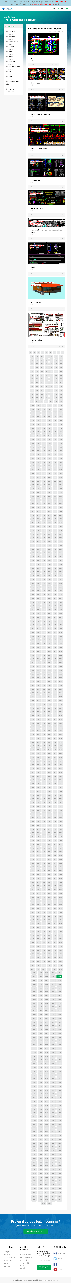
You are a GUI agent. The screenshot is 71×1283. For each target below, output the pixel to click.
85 (56, 394)
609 (55, 723)
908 (49, 912)
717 (55, 791)
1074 (52, 1026)
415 (44, 602)
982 (60, 957)
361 (44, 568)
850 (60, 874)
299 (33, 530)
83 (46, 394)
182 (49, 454)
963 (55, 946)
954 (38, 942)
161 (33, 443)
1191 (34, 1116)
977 (33, 957)
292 (60, 522)
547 (44, 685)
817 (44, 855)
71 (56, 386)
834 (38, 867)
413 (33, 602)
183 (55, 454)
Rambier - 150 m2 (37, 340)
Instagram (61, 1253)
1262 (40, 1169)
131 (33, 424)
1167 (40, 1097)
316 (60, 538)
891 (55, 901)
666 (38, 761)
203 (33, 469)
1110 (59, 1052)
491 (33, 651)
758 (49, 818)
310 (60, 534)
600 (38, 719)
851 (33, 878)
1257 (40, 1166)
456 (38, 628)
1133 (46, 1071)
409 (44, 598)
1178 (46, 1105)
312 (38, 538)
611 (33, 727)
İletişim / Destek (9, 1260)
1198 (46, 1120)
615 (55, 727)
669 (55, 761)
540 (38, 681)
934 (60, 927)
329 (33, 549)
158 (49, 439)
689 (33, 776)
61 (42, 382)
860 (49, 882)
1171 (34, 1101)
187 (44, 458)
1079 (52, 1029)
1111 (34, 1056)
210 (38, 473)
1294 (52, 1192)
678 (38, 768)
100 (61, 401)
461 (33, 632)
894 (38, 905)
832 (60, 863)
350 (49, 560)
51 (61, 375)
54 (42, 379)
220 (60, 477)
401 (33, 594)
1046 (34, 1007)
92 (56, 398)
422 (49, 606)
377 (33, 579)
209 (33, 473)
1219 (52, 1135)
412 (60, 598)
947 (33, 939)
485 (33, 647)
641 (33, 746)
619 (44, 731)
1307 (49, 1203)
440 (49, 617)
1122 (40, 1063)
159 (55, 439)
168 (38, 447)
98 (51, 401)
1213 (46, 1132)
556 (60, 689)
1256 (34, 1166)
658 (60, 753)
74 (37, 390)
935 (33, 931)
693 (55, 776)
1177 (40, 1105)
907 (44, 912)
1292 (40, 1192)
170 (49, 447)
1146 (34, 1082)
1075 (59, 1026)
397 (44, 591)
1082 (40, 1033)
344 (49, 556)
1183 (46, 1109)
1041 (34, 1003)
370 (60, 572)
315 (55, 538)
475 (44, 640)
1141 (34, 1079)
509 (33, 662)
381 (55, 579)
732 (38, 802)
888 (38, 901)
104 (49, 405)
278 (49, 515)
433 (44, 613)
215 (33, 477)
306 (38, 534)
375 (55, 575)
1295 (59, 1192)
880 (60, 893)
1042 (40, 1003)
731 (33, 802)
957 (55, 942)
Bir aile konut (35, 83)
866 (49, 886)
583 (44, 708)
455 (33, 628)
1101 (34, 1048)
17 (32, 360)
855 (55, 878)
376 (60, 575)
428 (49, 609)
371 (33, 575)
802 (60, 844)
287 (33, 522)
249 (55, 496)
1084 (52, 1033)
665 (33, 761)
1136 (34, 1075)
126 (38, 420)
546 (38, 685)
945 (55, 935)
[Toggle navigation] (67, 8)
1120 (59, 1060)
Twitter (60, 1258)
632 (49, 738)
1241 (34, 1154)
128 (49, 420)
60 (37, 382)
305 (33, 534)
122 (49, 417)
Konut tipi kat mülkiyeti (39, 148)
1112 (40, 1056)
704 (49, 783)
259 (44, 504)
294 (38, 526)
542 (49, 681)
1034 (52, 995)
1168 (46, 1097)
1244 (52, 1154)
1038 (46, 999)
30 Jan (32, 121)
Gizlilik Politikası (25, 1260)
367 (44, 572)
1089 (52, 1037)
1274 (52, 1177)
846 (38, 874)
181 (44, 454)
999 (54, 969)
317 (33, 541)
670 (60, 761)
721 (44, 795)
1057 (40, 1014)
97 (46, 401)
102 (38, 405)
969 (55, 950)
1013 (46, 980)
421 (44, 606)
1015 (59, 980)
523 (44, 670)
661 (44, 757)
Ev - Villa (11, 46)
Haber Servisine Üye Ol (43, 1267)
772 (60, 825)
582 (38, 708)
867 (55, 886)
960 (38, 946)
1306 (43, 1203)
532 (60, 674)
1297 (40, 1196)
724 (60, 795)
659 (33, 757)
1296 (34, 1196)
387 (55, 583)
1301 (34, 1200)
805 (44, 848)
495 (55, 651)
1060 (59, 1014)
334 (60, 549)
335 (33, 553)
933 (55, 927)
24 (32, 364)
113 (33, 413)
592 (60, 712)
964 (60, 946)
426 (38, 609)
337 (44, 553)
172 (60, 447)
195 (55, 462)
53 (37, 379)
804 (38, 848)
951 (55, 939)
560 (49, 693)
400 (60, 591)
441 (55, 617)
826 (60, 859)
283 (44, 519)
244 (60, 492)
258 (38, 504)
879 (55, 893)
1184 (52, 1109)
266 (49, 507)
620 (49, 731)
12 (42, 356)
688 (60, 772)
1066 (34, 1022)
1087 (40, 1037)
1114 (52, 1056)
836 (49, 867)
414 (38, 602)
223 (44, 481)
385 (44, 583)
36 (56, 367)
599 (33, 719)
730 (60, 799)
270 (38, 511)
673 (44, 765)
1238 (46, 1150)
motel (33, 267)
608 (49, 723)
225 (55, 481)
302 (49, 530)
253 (44, 500)
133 (44, 424)
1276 (34, 1181)
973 (44, 954)
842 (49, 870)
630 (38, 738)
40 (42, 371)
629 (33, 738)
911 (33, 916)
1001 (34, 973)
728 (49, 799)
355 (44, 564)
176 (49, 451)
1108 (46, 1052)
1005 (59, 973)
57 (56, 379)
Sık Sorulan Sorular (10, 1257)
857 (33, 882)
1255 (59, 1162)
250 (60, 496)
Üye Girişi (7, 1266)
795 (55, 840)
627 (55, 734)
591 (55, 712)
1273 (46, 1177)
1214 (52, 1132)
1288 (46, 1188)
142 (60, 428)
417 (55, 602)
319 (44, 541)
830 (49, 863)
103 (44, 405)
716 (49, 791)
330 (38, 549)
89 (42, 398)
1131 (34, 1071)
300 (38, 530)
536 (49, 678)
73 (32, 390)
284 (49, 519)
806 (49, 848)
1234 (52, 1147)
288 (38, 522)
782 (49, 833)
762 (38, 821)
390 (38, 587)
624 (38, 734)
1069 (52, 1022)
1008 (46, 976)
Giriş (55, 8)
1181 (34, 1109)
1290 (59, 1188)
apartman (34, 58)
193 (44, 462)
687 (55, 772)
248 (49, 496)
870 (38, 889)
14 (51, 356)
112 (60, 409)
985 (44, 961)
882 (38, 897)
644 (49, 746)
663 (55, 757)
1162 (40, 1094)
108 (38, 409)
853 (44, 878)
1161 (34, 1094)
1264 (52, 1169)
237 (55, 488)
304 (60, 530)
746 (49, 810)
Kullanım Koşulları (26, 1254)
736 (60, 802)
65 (61, 382)
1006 (34, 976)
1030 (59, 992)
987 (55, 961)
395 (33, 591)
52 (32, 379)
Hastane (11, 56)
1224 (52, 1139)
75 (42, 390)
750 (38, 814)
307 (44, 534)
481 (44, 643)
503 (33, 659)
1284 (52, 1184)
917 (33, 920)
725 (33, 799)
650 (49, 749)
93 (61, 398)
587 (33, 712)
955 (44, 942)
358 (60, 564)
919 (44, 920)
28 (51, 364)
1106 (34, 1052)
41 (46, 371)
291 (55, 522)
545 (33, 685)
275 (33, 515)
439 (44, 617)
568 (60, 696)
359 (33, 568)
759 (55, 818)
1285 (59, 1184)
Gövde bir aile (35, 180)
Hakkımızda (7, 1255)
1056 (34, 1014)
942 (38, 935)
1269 (52, 1173)
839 (33, 870)
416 (49, 602)
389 (33, 587)
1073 (46, 1026)
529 (44, 674)
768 (38, 825)
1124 (52, 1063)
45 (32, 375)
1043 (46, 1003)
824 (49, 859)
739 (44, 806)
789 (55, 836)
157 (44, 439)
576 (38, 704)
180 (38, 454)
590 (49, 712)
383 (33, 583)
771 (55, 825)
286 (60, 519)
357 (55, 564)
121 (44, 417)
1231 (34, 1147)
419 (33, 606)
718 (60, 791)
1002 (40, 973)
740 (49, 806)
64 (56, 382)
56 (51, 379)
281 (33, 519)
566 (49, 696)
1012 (40, 980)
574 (60, 700)
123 (55, 417)
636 (38, 742)
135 (55, 424)
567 (55, 696)
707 (33, 787)
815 (33, 855)
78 (56, 390)
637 (44, 742)
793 (44, 840)
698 (49, 780)
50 (56, 375)
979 (44, 957)
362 (49, 568)
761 (33, 821)
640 (60, 742)
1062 (40, 1018)
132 (38, 424)
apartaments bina (37, 208)
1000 (60, 969)
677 (33, 768)
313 (44, 538)
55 (46, 379)
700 (60, 780)
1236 (34, 1150)
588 (38, 712)
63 (51, 382)
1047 (40, 1007)
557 (33, 693)
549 (55, 685)
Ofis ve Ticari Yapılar (14, 66)
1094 (52, 1041)
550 (60, 685)
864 (38, 886)
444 (38, 621)
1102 (40, 1048)
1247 (40, 1158)
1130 (59, 1067)
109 (44, 409)
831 (55, 863)
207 (55, 469)
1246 (34, 1158)
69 (46, 386)
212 (49, 473)
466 (60, 632)
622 (60, 731)
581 (33, 708)
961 (44, 946)
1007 (40, 976)
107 (33, 409)
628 (60, 734)
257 (33, 504)
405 (55, 594)
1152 (40, 1086)
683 (33, 772)
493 (44, 651)
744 (38, 810)
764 (49, 821)
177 (55, 451)
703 (44, 783)
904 (60, 908)
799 (44, 844)
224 (49, 481)
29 (56, 364)
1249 (52, 1158)
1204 (52, 1124)
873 (55, 889)
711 (55, 787)
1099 (52, 1044)
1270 (59, 1173)
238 (60, 488)
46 (37, 375)
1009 (52, 976)
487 (44, 647)
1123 (46, 1063)
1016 (34, 984)
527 (33, 674)
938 (49, 931)
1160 (59, 1090)
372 (38, 575)
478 (60, 640)
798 (38, 844)
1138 (46, 1075)
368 (49, 572)
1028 (46, 992)
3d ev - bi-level (36, 302)
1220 (59, 1135)
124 (60, 417)
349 (44, 560)
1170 (59, 1097)
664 (60, 757)
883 (44, 897)
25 (37, 364)
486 (38, 647)
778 (60, 829)
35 (51, 367)
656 (49, 753)
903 (55, 908)
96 (41, 401)
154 (60, 435)
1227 (40, 1143)
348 (38, 560)
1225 (59, 1139)
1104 (52, 1048)
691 (44, 776)
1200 (59, 1120)
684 (38, 772)
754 (60, 814)
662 (49, 757)
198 (38, 466)
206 (49, 469)
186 (38, 458)
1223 (46, 1139)
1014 (52, 980)
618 (38, 731)
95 (36, 401)
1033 (46, 995)
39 (37, 371)
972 (38, 954)
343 (44, 556)
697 (44, 780)
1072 (40, 1026)
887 (33, 901)
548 (49, 685)
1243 (46, 1154)
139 (44, 428)
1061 (34, 1018)
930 (38, 927)
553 (44, 689)
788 (49, 836)
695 (33, 780)
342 (38, 556)
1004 (52, 973)
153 (55, 435)
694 (60, 776)
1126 (34, 1067)
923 (33, 923)
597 (55, 715)
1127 (40, 1067)
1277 (40, 1181)
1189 (52, 1113)
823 (44, 859)
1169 (52, 1097)
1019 (52, 984)
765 (55, 821)
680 (49, 768)
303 (55, 530)
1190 (59, 1113)
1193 (46, 1116)
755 (33, 818)
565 (44, 696)
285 (55, 519)
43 (56, 371)
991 (44, 965)
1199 (52, 1120)
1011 (34, 980)
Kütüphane (12, 61)
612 (38, 727)
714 (38, 791)
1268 (46, 1173)
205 (44, 469)
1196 (34, 1120)
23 (61, 360)
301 (44, 530)
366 (38, 572)
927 (55, 923)
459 (55, 628)
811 (44, 852)
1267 (40, 1173)
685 (44, 772)
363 (55, 568)
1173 (46, 1101)
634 (60, 738)
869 (33, 889)
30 (61, 364)
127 (44, 420)
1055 (59, 1010)
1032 (40, 995)
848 (49, 874)
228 (38, 485)
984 (38, 961)
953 (33, 942)
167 (33, 447)
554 (49, 689)
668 (49, 761)
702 (38, 783)
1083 (46, 1033)
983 (33, 961)
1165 (59, 1094)
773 (33, 829)
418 (60, 602)
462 (38, 632)
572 (49, 700)
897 (55, 905)
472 (60, 636)
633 (55, 738)
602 (49, 719)
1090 (59, 1037)
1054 (52, 1010)
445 (44, 621)
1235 (59, 1147)
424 (60, 606)
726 (38, 799)
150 (38, 435)
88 (37, 398)
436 (60, 613)
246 (38, 496)
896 (49, 905)
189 (55, 458)
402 (38, 594)
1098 (46, 1044)
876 (38, 893)
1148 (46, 1082)
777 (55, 829)
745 (44, 810)
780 (38, 833)
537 (55, 678)
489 (55, 647)
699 (55, 780)
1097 (40, 1044)
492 (38, 651)
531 (55, 674)
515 (33, 666)
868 (60, 886)
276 (38, 515)
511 (44, 662)
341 (33, 556)
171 (55, 447)
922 (60, 920)
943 (44, 935)
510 (38, 662)
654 (38, 753)
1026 (34, 992)
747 (55, 810)
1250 (59, 1158)
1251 (34, 1162)
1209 (52, 1128)
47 (42, 375)
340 (60, 553)
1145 (59, 1079)
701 (33, 783)
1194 (52, 1116)
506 (49, 659)
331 (44, 549)
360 (38, 568)
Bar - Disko (12, 31)
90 (46, 398)
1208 (46, 1128)
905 (33, 912)
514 (60, 662)
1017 (40, 984)
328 (60, 545)
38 (32, 371)
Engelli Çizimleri (13, 41)
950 (49, 939)
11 (37, 356)
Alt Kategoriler (10, 26)
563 (33, 696)
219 (55, 477)
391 (44, 587)
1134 (52, 1071)
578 (49, 704)
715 (44, 791)
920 (49, 920)
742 (60, 806)
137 (33, 428)
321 (55, 541)
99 (56, 401)
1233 (46, 1147)
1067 (40, 1022)
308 (49, 534)
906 (38, 912)
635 (33, 742)
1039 (52, 999)
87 (32, 398)
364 (60, 568)
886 (60, 897)
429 (55, 609)
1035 (59, 995)
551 (33, 689)
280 (60, 515)
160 (60, 439)
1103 (46, 1048)
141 (55, 428)
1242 (40, 1154)
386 (49, 583)
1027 (40, 992)
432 (38, 613)
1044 (52, 1003)
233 (33, 488)
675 (55, 765)
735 (55, 802)
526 (60, 670)
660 (38, 757)
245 (33, 496)
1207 (40, 1128)
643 (44, 746)
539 (33, 681)
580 (60, 704)
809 (33, 852)
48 (46, 375)
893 (33, 905)
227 (33, 485)
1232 (40, 1147)
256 (60, 500)
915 (55, 916)
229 (44, 485)
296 (49, 526)
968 (49, 950)
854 (49, 878)
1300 (59, 1196)
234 (38, 488)
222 (38, 481)
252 (38, 500)
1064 (52, 1018)
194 (49, 462)
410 (49, 598)
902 (49, 908)
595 (44, 715)
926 (49, 923)
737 (33, 806)
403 (44, 594)
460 (60, 628)
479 (33, 643)
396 (38, 591)
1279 (52, 1181)
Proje (13, 17)
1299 (52, 1196)
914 (49, 916)
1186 (34, 1113)
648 (38, 749)
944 (49, 935)
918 (38, 920)
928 (60, 923)
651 (55, 749)
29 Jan (32, 89)
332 (49, 549)
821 (33, 859)
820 (60, 855)
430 (60, 609)
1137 (40, 1075)
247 (44, 496)
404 (49, 594)
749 (33, 814)
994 (60, 965)
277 (44, 515)
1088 (46, 1037)
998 (49, 969)
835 (44, 867)
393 (55, 587)
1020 (59, 984)
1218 (46, 1135)
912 (38, 916)
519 (55, 666)
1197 (40, 1120)
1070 (59, 1022)
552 (38, 689)
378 (38, 579)
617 (33, 731)
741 (55, 806)
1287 (40, 1188)
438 (38, 617)
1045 (59, 1003)
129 (55, 420)
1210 (59, 1128)
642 (38, 746)
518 (49, 666)
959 (33, 946)
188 (49, 458)
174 (38, 451)
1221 (34, 1139)
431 (33, 613)
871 (44, 889)
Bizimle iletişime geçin (35, 1231)
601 (44, 719)
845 (33, 874)
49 (51, 375)
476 (49, 640)
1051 (34, 1010)
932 (49, 927)
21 (51, 360)
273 (55, 511)
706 (60, 783)
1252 (40, 1162)
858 (38, 882)
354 (38, 564)
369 (55, 572)
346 (60, 556)
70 (51, 386)
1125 (59, 1063)
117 (55, 413)
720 (38, 795)
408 (38, 598)
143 (33, 432)
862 (60, 882)
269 (33, 511)
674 (49, 765)
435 (55, 613)
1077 (40, 1029)
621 (55, 731)
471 (55, 636)
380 (49, 579)
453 (55, 625)
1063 (46, 1018)
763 (44, 821)
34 (46, 367)
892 (60, 901)
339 (55, 553)
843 (55, 870)
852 (38, 878)
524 (49, 670)
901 (44, 908)
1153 (46, 1086)
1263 (46, 1169)
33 (42, 367)
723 (55, 795)
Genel (10, 51)
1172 (40, 1101)
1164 (52, 1094)
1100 (59, 1044)
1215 (59, 1132)
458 (49, 628)
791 (33, 840)
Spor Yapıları (12, 89)
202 (60, 466)
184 (60, 454)
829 (44, 863)
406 (60, 594)
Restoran (11, 76)
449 (33, 625)
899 (33, 908)
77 (51, 390)
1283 (46, 1184)
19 (42, 360)
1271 (34, 1177)
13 (46, 356)
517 (44, 666)
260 (49, 504)
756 (38, 818)
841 (44, 870)
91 (51, 398)
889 (44, 901)
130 (60, 420)
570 (38, 700)
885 (55, 897)
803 (33, 848)
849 (55, 874)
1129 (52, 1067)
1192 (40, 1116)
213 (55, 473)
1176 (34, 1105)
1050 (59, 1007)
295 (44, 526)
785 (33, 836)
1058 (46, 1014)
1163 (46, 1094)
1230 (59, 1143)
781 (44, 833)
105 (55, 405)
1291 (34, 1192)
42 (51, 371)
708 (38, 787)
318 (38, 541)
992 (49, 965)
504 (38, 659)
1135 (59, 1071)
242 (49, 492)
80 (32, 394)
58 (61, 379)
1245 (59, 1154)
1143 (46, 1079)
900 (38, 908)
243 (55, 492)
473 (33, 640)
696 (38, 780)
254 (49, 500)
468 (38, 636)
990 (38, 965)
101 (33, 405)
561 (55, 693)
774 (38, 829)
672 (38, 765)
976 (60, 954)
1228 (46, 1143)
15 (56, 356)
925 (44, 923)
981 (55, 957)
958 (60, 942)
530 (49, 674)
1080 (59, 1029)
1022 (40, 988)
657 (55, 753)
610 (60, 723)
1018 (46, 984)
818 (49, 855)
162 (38, 443)
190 (60, 458)
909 (55, 912)
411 (55, 598)
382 (60, 579)
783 (55, 833)
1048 (46, 1007)
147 (55, 432)
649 (44, 749)
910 (60, 912)
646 (60, 746)
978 (38, 957)
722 (49, 795)
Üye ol (61, 8)
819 (55, 855)
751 (44, 814)
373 (44, 575)
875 (33, 893)
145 (44, 432)
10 (32, 356)
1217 (40, 1135)
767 (33, 825)
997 (43, 969)
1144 (52, 1079)
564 (38, 696)
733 (44, 802)
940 (60, 931)
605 (33, 723)
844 (60, 870)
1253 (46, 1162)
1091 (34, 1041)
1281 (34, 1184)
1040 (59, 999)
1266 (34, 1173)
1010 (59, 976)
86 (61, 394)
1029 (52, 992)
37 (61, 367)
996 (38, 969)
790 (60, 836)
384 (38, 583)
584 (49, 708)
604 (60, 719)
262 (60, 504)
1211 (34, 1132)
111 (55, 409)
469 (44, 636)
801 (55, 844)
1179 (52, 1105)
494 (49, 651)
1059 (52, 1014)
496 (60, 651)
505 (44, 659)
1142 (40, 1079)
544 (60, 681)
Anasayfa (7, 17)
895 (44, 905)
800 (49, 844)
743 (33, 810)
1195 (59, 1116)
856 (60, 878)
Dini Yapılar (12, 36)
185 (33, 458)
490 (60, 647)
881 (33, 897)
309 (55, 534)
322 (60, 541)
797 (33, 844)
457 (44, 628)
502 (60, 655)
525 (55, 670)
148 (60, 432)
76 (46, 390)
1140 (59, 1075)
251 (33, 500)
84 (51, 394)
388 (60, 583)
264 (38, 507)
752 (49, 814)
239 (33, 492)
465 (55, 632)
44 (61, 371)
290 (49, 522)
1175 (59, 1101)
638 (49, 742)
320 (49, 541)
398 (49, 591)
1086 (34, 1037)
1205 (59, 1124)
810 (38, 852)
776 (49, 829)
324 (38, 545)
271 (44, 511)
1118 (46, 1060)
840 (38, 870)
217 (44, 477)
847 (44, 874)
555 (55, 689)
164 (49, 443)
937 (44, 931)
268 (60, 507)
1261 (34, 1169)
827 (33, 863)
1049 (52, 1007)
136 (60, 424)
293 (33, 526)
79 (61, 390)
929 (33, 927)
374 (49, 575)
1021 (34, 988)
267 (55, 507)
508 (60, 659)
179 (33, 454)
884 (49, 897)
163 (44, 443)
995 (32, 969)
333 (55, 549)
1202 (40, 1124)
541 (44, 681)
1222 (40, 1139)
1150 (59, 1082)
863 (33, 886)
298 (60, 526)
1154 (52, 1086)
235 (44, 488)
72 (61, 386)
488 (49, 647)
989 (33, 965)
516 (38, 666)
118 (60, 413)
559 (44, 693)
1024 (52, 988)
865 (44, 886)
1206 (34, 1128)
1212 (40, 1132)
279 (55, 515)
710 (49, 787)
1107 (40, 1052)
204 (38, 469)
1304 (52, 1200)
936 (38, 931)
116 (49, 413)
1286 (34, 1188)
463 (44, 632)
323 (33, 545)
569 (33, 700)
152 (49, 435)
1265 (59, 1169)
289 (44, 522)
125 (33, 420)
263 (33, 507)
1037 (40, 999)
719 (33, 795)
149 (33, 435)
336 (38, 553)
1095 (59, 1041)
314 (49, 538)
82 (42, 394)
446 (49, 621)
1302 (40, 1200)
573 (55, 700)
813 (55, 852)
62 (46, 382)
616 (60, 727)
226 (60, 481)
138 (38, 428)
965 (33, 950)
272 (49, 511)
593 (33, 715)
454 (60, 625)
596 (49, 715)
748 (60, 810)
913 (44, 916)
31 (32, 367)
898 (60, 905)
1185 (59, 1109)
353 (33, 564)
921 (55, 920)
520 (60, 666)
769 (44, 825)
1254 (52, 1162)
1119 (52, 1060)
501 (55, 655)
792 (38, 840)
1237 (40, 1150)
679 (44, 768)
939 (55, 931)
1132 (40, 1071)
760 (60, 818)
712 (60, 787)
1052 (40, 1010)
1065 (59, 1018)
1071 (34, 1026)
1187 (40, 1113)
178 (60, 451)
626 (49, 734)
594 (38, 715)
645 (55, 746)
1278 (46, 1181)
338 (49, 553)
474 (38, 640)
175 (44, 451)
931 (44, 927)
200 (49, 466)
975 (55, 954)
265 (44, 507)
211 (44, 473)
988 (60, 961)
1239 (52, 1150)
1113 (46, 1056)
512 (49, 662)
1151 (34, 1086)
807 (55, 848)
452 (49, 625)
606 (38, 723)
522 (38, 670)
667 (44, 761)
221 (33, 481)
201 (55, 466)
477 (55, 640)
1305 (59, 1200)
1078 (46, 1029)
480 (38, 643)
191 (33, 462)
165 (55, 443)
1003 (46, 973)
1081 (34, 1033)
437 (33, 617)
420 (38, 606)
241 (44, 492)
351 (55, 560)
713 (33, 791)
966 (38, 950)
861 (55, 882)
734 (49, 802)
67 (37, 386)
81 (37, 394)
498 (38, 655)
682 (60, 768)
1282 (40, 1184)
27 (46, 364)
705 (55, 783)
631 (44, 738)
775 (44, 829)
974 (49, 954)
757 (44, 818)
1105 (59, 1048)
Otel (10, 71)
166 (60, 443)
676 (60, 765)
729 (55, 799)
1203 (46, 1124)
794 (49, 840)
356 (49, 564)
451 (44, 625)
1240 (59, 1150)
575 (33, 704)
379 (44, 579)
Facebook (61, 1264)
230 (49, 485)
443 (33, 621)
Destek (22, 1268)
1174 (52, 1101)
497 (33, 655)
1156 (34, 1090)
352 (60, 560)
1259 (52, 1166)
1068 (46, 1022)
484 (60, 643)
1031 (34, 995)
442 (60, 617)
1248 (46, 1158)
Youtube (61, 1269)
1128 (46, 1067)
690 (38, 776)
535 (44, 678)
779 (33, 833)
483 (55, 643)
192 (38, 462)
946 (60, 935)
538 (60, 678)
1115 (59, 1056)
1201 (34, 1124)
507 (55, 659)
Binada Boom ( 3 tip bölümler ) (41, 114)
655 (44, 753)
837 (55, 867)
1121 (34, 1063)
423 (55, 606)
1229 (52, 1143)
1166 (34, 1097)
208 (60, 469)
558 (38, 693)
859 (44, 882)
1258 (46, 1166)
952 (60, 939)
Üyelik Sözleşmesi (26, 1257)
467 (33, 636)
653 (33, 753)
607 (44, 723)
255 (55, 500)
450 (38, 625)
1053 (46, 1010)
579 (55, 704)
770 (49, 825)
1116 (34, 1060)
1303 (46, 1200)
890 (49, 901)
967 (44, 950)
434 (49, 613)
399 (55, 591)
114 (38, 413)
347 (33, 560)
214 (60, 473)
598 (60, 715)
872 (49, 889)
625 (44, 734)
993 (55, 965)
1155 (59, 1086)
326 (49, 545)
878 (49, 893)
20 (46, 360)
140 (49, 428)
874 (60, 889)
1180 (59, 1105)
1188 (46, 1113)
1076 (34, 1029)
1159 (52, 1090)
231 (55, 485)
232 (60, 485)
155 (33, 439)
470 (49, 636)
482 (49, 643)
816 (38, 855)
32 (37, 367)
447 (55, 621)
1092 (40, 1041)
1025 (59, 988)
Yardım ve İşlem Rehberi (25, 1264)
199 (44, 466)
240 (38, 492)
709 (44, 787)
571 (44, 700)
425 (33, 609)
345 (55, 556)
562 (60, 693)
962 (49, 946)
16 (61, 356)
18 (37, 360)
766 (60, 821)
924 (38, 923)
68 (42, 386)
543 (55, 681)
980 (49, 957)
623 (33, 734)
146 (49, 432)
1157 (40, 1090)
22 (56, 360)
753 (55, 814)
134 (49, 424)
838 (60, 867)
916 (60, 916)
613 (44, 727)
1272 (40, 1177)
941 (33, 935)
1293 (46, 1192)
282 (38, 519)
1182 (40, 1109)
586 (60, 708)
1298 (46, 1196)
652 (60, 749)
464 (49, 632)
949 (44, 939)
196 (60, 462)
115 (44, 413)
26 (42, 364)
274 (60, 511)
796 (60, 840)
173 (33, 451)
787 (44, 836)
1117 (40, 1060)
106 (60, 405)
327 (55, 545)
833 (33, 867)
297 (55, 526)
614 (49, 727)
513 (55, 662)
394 (60, 587)
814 (60, 852)
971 (33, 954)
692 (49, 776)
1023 (46, 988)
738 (38, 806)
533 (33, 678)
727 (44, 799)
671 (33, 765)
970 (60, 950)
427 (44, 609)
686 (49, 772)
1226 (34, 1143)
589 (44, 712)
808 (60, 848)
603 (55, 719)
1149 (52, 1082)
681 (55, 768)
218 (49, 477)
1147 (40, 1082)
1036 (34, 999)
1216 (34, 1135)
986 (49, 961)
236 (49, 488)
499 (44, 655)
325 (44, 545)
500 (49, 655)
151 (44, 435)
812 (49, 852)
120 (38, 417)
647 (33, 749)
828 (38, 863)
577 (44, 704)
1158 (46, 1090)
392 (49, 587)
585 (55, 708)
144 (38, 432)
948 (38, 939)
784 (60, 833)
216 (38, 477)
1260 (59, 1166)
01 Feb (32, 64)
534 (38, 678)
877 (44, 893)
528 (38, 674)
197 (33, 466)
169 (44, 447)
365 (33, 572)
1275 (59, 1177)
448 (60, 621)
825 (55, 859)
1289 (52, 1188)
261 (55, 504)
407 (33, 598)
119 (33, 417)
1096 (34, 1044)
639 (55, 742)
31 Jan (32, 238)
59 (32, 382)
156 (38, 439)
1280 (59, 1181)
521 (33, 670)
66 (32, 386)
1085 (59, 1033)
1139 (52, 1075)
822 (38, 859)
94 (32, 401)
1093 (46, 1041)
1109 (52, 1052)
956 (49, 942)
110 (49, 409)
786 (38, 836)
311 (33, 538)
